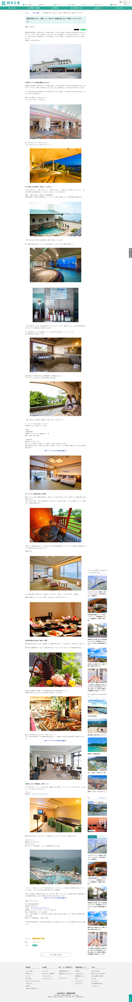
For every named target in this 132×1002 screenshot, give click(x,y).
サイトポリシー (95, 985)
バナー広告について (102, 797)
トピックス (13, 8)
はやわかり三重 (95, 971)
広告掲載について (79, 976)
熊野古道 (56, 8)
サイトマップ (94, 981)
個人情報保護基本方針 (96, 983)
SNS (76, 978)
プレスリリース (62, 978)
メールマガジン (79, 981)
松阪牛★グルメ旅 (77, 8)
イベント (28, 976)
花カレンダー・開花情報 (48, 973)
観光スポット (29, 973)
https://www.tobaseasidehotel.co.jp (39, 908)
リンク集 (93, 978)
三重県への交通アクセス (32, 988)
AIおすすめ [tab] (102, 836)
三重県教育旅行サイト (64, 971)
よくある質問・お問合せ (97, 976)
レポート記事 (36, 13)
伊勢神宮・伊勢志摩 (35, 8)
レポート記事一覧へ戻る (56, 955)
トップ (26, 13)
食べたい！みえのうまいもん (33, 981)
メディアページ (79, 983)
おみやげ (120, 8)
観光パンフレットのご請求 (98, 973)
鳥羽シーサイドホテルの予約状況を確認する (56, 450)
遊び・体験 (28, 978)
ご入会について (79, 973)
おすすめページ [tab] (92, 836)
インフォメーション (47, 978)
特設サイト (99, 8)
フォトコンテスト (46, 976)
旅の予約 (28, 985)
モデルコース (29, 983)
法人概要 (77, 971)
